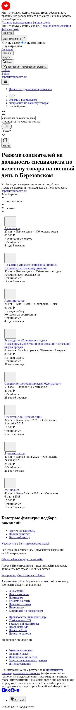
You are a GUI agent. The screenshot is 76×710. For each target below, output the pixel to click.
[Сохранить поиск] (5, 141)
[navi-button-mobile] (5, 82)
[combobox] (18, 118)
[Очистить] (6, 126)
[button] (5, 70)
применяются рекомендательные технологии (32, 671)
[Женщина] (10, 410)
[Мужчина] (10, 221)
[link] (7, 62)
